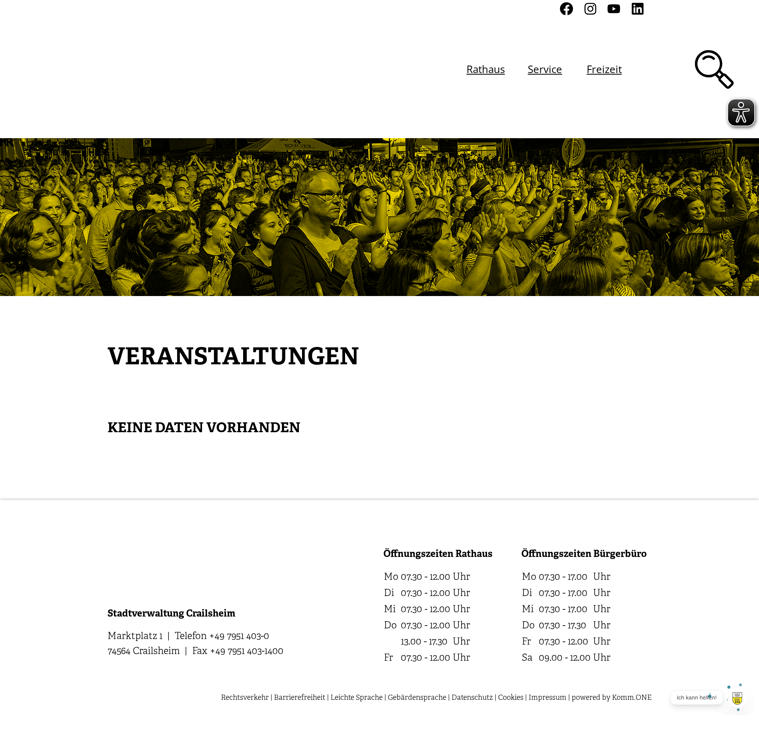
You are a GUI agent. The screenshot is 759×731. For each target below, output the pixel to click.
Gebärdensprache (417, 698)
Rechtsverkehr (245, 698)
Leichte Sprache (356, 698)
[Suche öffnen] (714, 69)
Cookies (510, 698)
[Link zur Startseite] (150, 69)
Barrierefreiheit (299, 698)
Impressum (547, 698)
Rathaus (485, 69)
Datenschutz (472, 698)
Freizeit (604, 69)
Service (545, 69)
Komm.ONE (631, 698)
